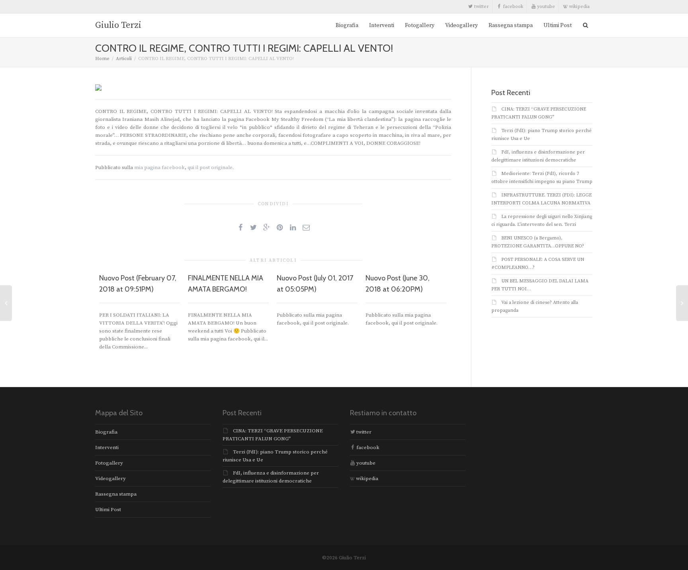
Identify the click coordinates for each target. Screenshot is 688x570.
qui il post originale (210, 167)
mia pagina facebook (159, 167)
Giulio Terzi (118, 25)
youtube (545, 7)
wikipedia (579, 7)
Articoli (124, 59)
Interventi (381, 25)
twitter (481, 7)
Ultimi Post (557, 25)
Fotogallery (419, 25)
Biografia (347, 25)
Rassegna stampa (511, 25)
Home (102, 59)
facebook (512, 7)
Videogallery (461, 25)
